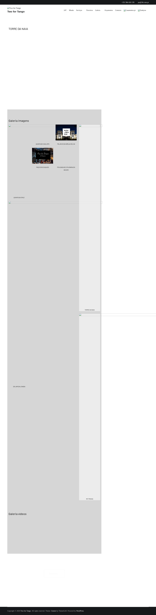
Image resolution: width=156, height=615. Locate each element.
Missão (71, 10)
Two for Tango (16, 11)
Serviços (79, 10)
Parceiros (89, 10)
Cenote (53, 611)
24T (65, 10)
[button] (3, 70)
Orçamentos (109, 10)
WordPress (80, 611)
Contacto (118, 10)
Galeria (97, 10)
